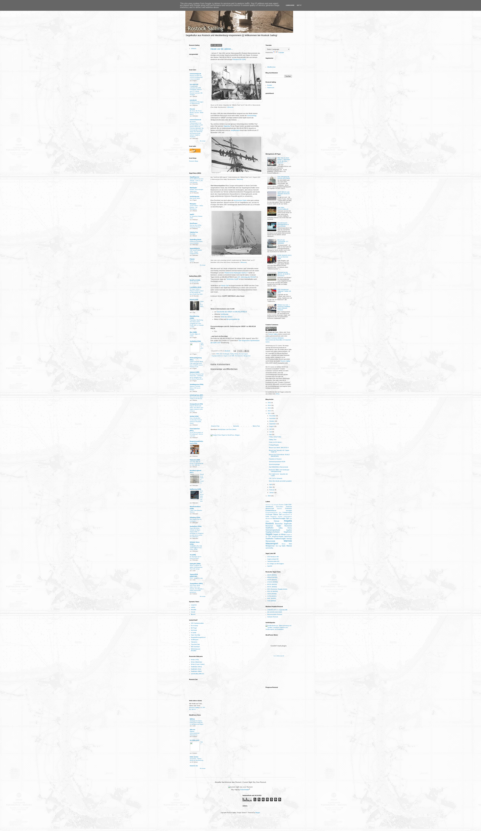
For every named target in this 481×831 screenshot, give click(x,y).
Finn (280, 512)
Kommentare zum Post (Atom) (227, 429)
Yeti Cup (278, 546)
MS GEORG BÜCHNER (274, 612)
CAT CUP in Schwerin (275, 478)
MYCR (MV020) (272, 584)
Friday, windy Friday (275, 437)
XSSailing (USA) (195, 517)
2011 (269, 413)
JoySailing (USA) (195, 341)
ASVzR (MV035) (272, 577)
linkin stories (194, 757)
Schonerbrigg (251, 115)
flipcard (193, 614)
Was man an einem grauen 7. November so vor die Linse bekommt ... (283, 160)
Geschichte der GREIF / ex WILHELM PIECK (232, 312)
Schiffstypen (194, 639)
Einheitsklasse (271, 510)
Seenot (192, 261)
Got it (299, 5)
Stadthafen (269, 539)
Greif (221, 353)
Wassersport (272, 543)
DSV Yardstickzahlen (197, 623)
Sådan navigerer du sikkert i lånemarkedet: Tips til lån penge (196, 567)
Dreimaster (288, 508)
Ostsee (276, 521)
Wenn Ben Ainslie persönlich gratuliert (280, 481)
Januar (271, 492)
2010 (269, 496)
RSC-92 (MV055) (272, 591)
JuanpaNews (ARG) (196, 583)
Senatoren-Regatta (277, 536)
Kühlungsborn (288, 516)
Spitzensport (288, 536)
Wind (290, 544)
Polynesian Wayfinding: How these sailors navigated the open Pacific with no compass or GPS (197, 323)
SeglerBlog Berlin (195, 239)
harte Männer (287, 546)
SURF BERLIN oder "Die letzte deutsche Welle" (283, 193)
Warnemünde (239, 356)
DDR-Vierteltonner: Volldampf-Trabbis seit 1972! (284, 291)
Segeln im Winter (279, 534)
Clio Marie (192, 234)
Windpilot (193, 204)
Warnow (288, 541)
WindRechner (271, 67)
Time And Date (195, 644)
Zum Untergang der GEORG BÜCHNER (283, 177)
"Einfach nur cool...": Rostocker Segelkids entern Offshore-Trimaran (283, 307)
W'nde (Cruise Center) (198, 664)
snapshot (194, 605)
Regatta (288, 521)
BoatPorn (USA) (195, 280)
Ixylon (267, 516)
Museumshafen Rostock (274, 614)
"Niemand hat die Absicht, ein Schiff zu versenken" (283, 274)
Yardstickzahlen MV (273, 561)
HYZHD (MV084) (272, 582)
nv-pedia (193, 632)
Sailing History (234, 353)
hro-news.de (194, 84)
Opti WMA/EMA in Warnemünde (278, 467)
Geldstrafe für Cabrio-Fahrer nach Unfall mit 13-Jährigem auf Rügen (196, 722)
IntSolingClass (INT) (196, 395)
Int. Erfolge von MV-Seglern (275, 563)
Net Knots (194, 630)
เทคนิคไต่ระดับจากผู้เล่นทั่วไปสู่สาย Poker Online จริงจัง (196, 547)
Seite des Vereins (226, 317)
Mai (270, 434)
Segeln (269, 534)
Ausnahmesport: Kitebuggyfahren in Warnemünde (283, 224)
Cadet (286, 504)
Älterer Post (256, 426)
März (271, 487)
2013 (269, 408)
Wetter (283, 544)
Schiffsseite (224, 314)
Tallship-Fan (194, 232)
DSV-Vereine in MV (273, 556)
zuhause (193, 48)
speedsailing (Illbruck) (197, 673)
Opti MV (269, 566)
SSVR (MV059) (272, 594)
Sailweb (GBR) (194, 372)
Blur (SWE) (193, 332)
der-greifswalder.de (233, 319)
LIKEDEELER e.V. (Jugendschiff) (277, 610)
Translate (281, 52)
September (272, 424)
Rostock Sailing (194, 707)
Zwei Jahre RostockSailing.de (282, 208)
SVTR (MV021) (272, 596)
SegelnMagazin (195, 248)
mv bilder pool (194, 740)
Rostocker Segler (273, 526)
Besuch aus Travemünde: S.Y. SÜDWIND (282, 241)
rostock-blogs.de (195, 73)
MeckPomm (269, 518)
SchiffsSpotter (194, 196)
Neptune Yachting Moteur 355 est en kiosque (195, 388)
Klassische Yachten (276, 516)
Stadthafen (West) (196, 666)
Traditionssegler (280, 539)
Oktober (272, 421)
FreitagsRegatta (274, 445)
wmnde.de (193, 100)
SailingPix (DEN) (195, 563)
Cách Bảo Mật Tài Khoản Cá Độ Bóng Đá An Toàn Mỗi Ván (196, 463)
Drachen (279, 508)
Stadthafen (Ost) (196, 669)
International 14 (287, 514)
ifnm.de (192, 109)
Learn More (290, 5)
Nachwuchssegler (279, 518)
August (271, 426)
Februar (272, 490)
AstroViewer (244, 790)
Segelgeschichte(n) (217, 356)
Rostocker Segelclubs (283, 524)
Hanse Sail (225, 285)
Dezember (272, 416)
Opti (287, 518)
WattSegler (193, 187)
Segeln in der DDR (228, 356)
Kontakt (269, 85)
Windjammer (247, 356)
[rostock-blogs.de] (194, 162)
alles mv (192, 729)
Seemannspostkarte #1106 (277, 461)
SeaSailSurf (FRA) (196, 526)
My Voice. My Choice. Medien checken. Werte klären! (196, 112)
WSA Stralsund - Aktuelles (196, 649)
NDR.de (192, 719)
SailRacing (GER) (195, 489)
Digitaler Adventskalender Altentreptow (195, 733)
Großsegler (226, 353)
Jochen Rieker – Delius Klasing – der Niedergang (196, 207)
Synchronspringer (274, 464)
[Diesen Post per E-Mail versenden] (238, 351)
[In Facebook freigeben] (245, 351)
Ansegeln (276, 504)
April (270, 484)
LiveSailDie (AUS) (195, 287)
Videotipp (289, 538)
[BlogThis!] (241, 351)
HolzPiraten (193, 223)
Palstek (192, 259)
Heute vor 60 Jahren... (222, 49)
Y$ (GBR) (193, 555)
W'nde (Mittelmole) (196, 662)
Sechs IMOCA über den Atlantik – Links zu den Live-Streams (196, 180)
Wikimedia (230, 107)
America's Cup (269, 504)
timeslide (193, 609)
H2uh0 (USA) (194, 299)
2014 (269, 405)
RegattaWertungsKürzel (198, 637)
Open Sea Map (195, 635)
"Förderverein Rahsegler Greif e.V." (236, 273)
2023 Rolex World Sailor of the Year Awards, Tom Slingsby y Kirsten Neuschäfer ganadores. (196, 589)
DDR (217, 353)
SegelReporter (194, 177)
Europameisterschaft (271, 512)
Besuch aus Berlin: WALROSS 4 (279, 447)
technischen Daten (240, 200)
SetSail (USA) (194, 416)
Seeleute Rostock (272, 617)
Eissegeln (289, 510)
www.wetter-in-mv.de (278, 656)
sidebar (193, 607)
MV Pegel (194, 628)
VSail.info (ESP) (195, 460)
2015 (269, 402)
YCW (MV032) (271, 601)
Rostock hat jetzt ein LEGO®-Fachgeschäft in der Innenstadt (196, 77)
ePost (277, 394)
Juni (270, 432)
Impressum (270, 87)
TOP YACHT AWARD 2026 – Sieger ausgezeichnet (196, 252)
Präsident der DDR (238, 59)
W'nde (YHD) (195, 659)
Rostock (270, 523)
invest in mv (194, 765)
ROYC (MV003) (272, 586)
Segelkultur (288, 532)
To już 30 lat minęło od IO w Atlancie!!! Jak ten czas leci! (196, 434)
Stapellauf (227, 126)
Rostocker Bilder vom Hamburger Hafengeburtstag (279, 470)
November (272, 418)
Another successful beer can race (202, 496)
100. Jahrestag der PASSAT (246, 277)
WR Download (195, 646)
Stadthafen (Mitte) (196, 671)
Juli (270, 429)
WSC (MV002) (271, 598)
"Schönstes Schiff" (232, 279)
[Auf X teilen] (243, 351)
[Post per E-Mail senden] (234, 350)
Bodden (281, 504)
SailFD (192, 214)
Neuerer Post (215, 426)
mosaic (193, 612)
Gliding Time (272, 439)
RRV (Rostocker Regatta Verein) (277, 589)
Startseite (236, 426)
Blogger (257, 812)
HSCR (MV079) (272, 579)
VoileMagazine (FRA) (196, 384)
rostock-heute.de (195, 119)
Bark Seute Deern (195, 198)
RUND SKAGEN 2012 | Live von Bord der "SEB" (284, 257)
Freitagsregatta (287, 512)
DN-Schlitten (279, 506)
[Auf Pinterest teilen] (248, 351)
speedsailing (269, 548)
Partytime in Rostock (275, 459)
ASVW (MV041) (272, 575)
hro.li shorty (194, 625)
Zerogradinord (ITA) (196, 404)
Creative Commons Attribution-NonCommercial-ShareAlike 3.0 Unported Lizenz (278, 340)
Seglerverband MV (273, 559)
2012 (269, 410)
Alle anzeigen (202, 141)
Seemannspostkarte (273, 530)
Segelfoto (289, 530)
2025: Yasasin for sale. (196, 578)
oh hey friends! (194, 282)
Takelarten (194, 642)
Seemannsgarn (243, 353)
